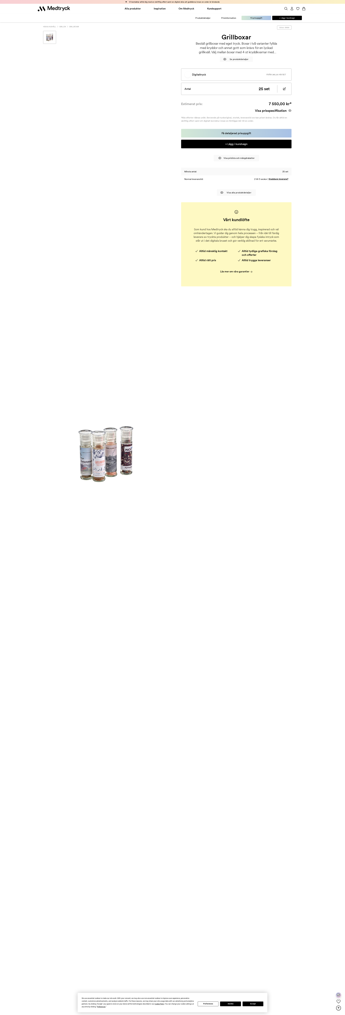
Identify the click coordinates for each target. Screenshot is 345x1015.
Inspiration (160, 8)
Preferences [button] (101, 1007)
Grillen (62, 27)
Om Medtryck (186, 8)
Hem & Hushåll (49, 27)
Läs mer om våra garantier (235, 271)
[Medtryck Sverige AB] (54, 8)
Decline (230, 1004)
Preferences (208, 1004)
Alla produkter (133, 8)
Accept (253, 1004)
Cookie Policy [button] (159, 1004)
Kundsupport (214, 8)
